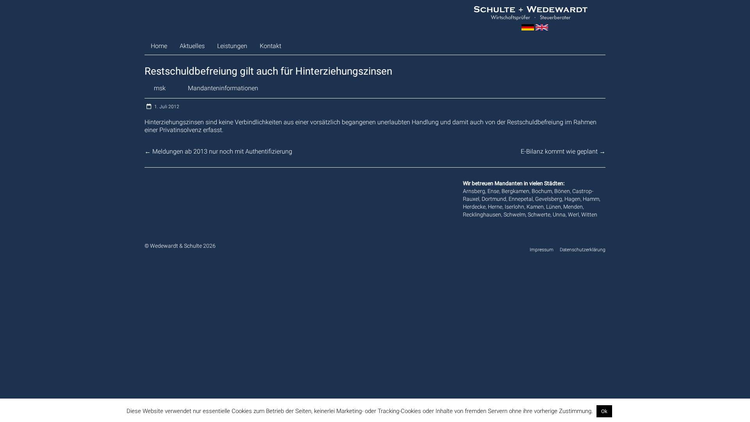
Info (619, 411)
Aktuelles (192, 46)
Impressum (542, 249)
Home (159, 46)
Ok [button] (604, 411)
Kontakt (270, 46)
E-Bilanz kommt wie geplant (563, 151)
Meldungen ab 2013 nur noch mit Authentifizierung (218, 151)
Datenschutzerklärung (582, 249)
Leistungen (232, 46)
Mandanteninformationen (223, 88)
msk (160, 88)
